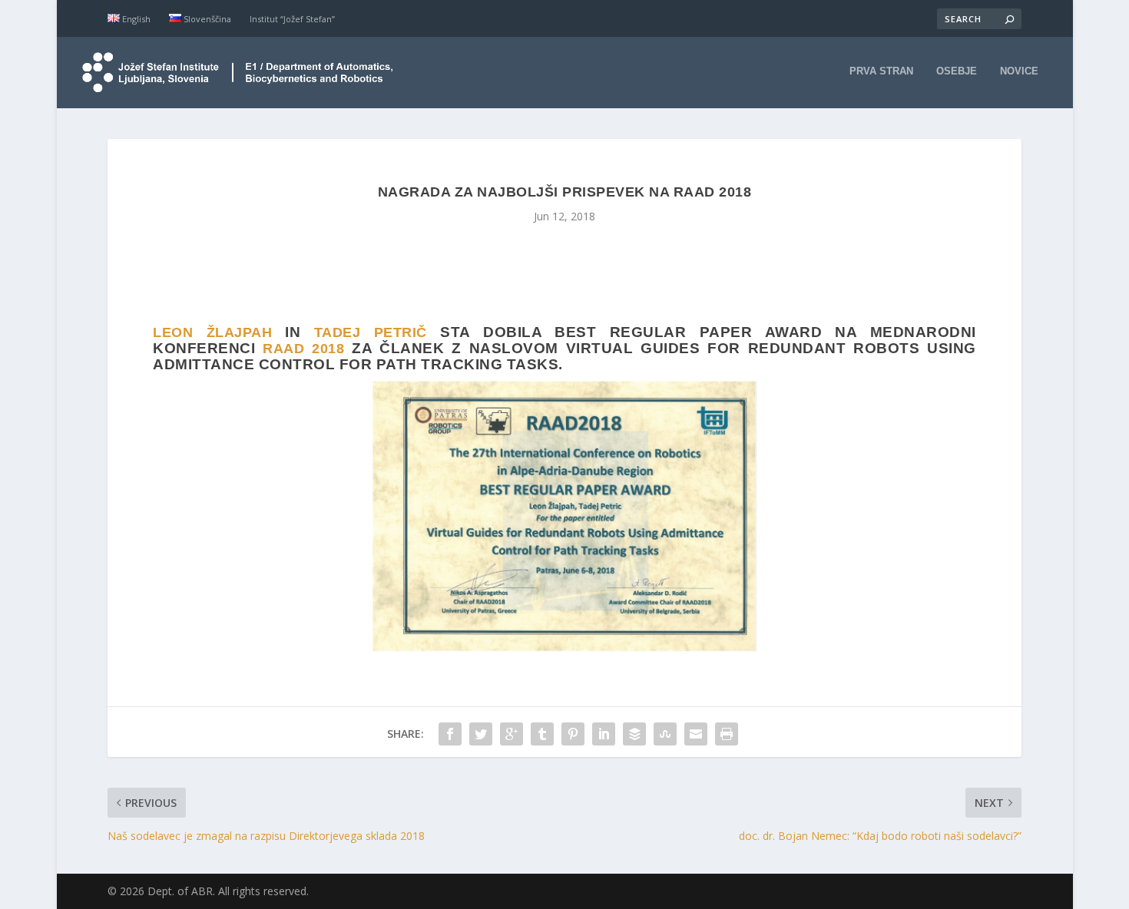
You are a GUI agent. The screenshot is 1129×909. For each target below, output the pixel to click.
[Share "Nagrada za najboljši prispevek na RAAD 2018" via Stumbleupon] (665, 734)
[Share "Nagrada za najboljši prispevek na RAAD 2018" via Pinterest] (573, 734)
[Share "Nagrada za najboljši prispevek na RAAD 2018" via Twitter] (480, 734)
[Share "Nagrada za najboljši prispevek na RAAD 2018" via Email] (695, 734)
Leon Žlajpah (212, 332)
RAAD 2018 (303, 348)
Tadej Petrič (370, 332)
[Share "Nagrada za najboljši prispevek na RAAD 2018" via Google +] (511, 734)
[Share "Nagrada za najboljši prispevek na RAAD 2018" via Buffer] (634, 734)
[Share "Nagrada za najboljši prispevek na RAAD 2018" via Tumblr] (542, 734)
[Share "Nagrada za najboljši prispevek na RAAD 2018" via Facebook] (450, 734)
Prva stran (881, 71)
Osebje (956, 71)
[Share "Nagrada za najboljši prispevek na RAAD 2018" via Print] (726, 734)
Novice (1019, 71)
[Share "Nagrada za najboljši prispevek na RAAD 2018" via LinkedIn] (603, 734)
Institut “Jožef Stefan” (292, 19)
